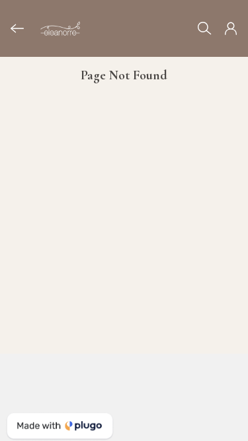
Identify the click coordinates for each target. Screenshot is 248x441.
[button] (231, 28)
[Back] (17, 28)
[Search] (204, 28)
